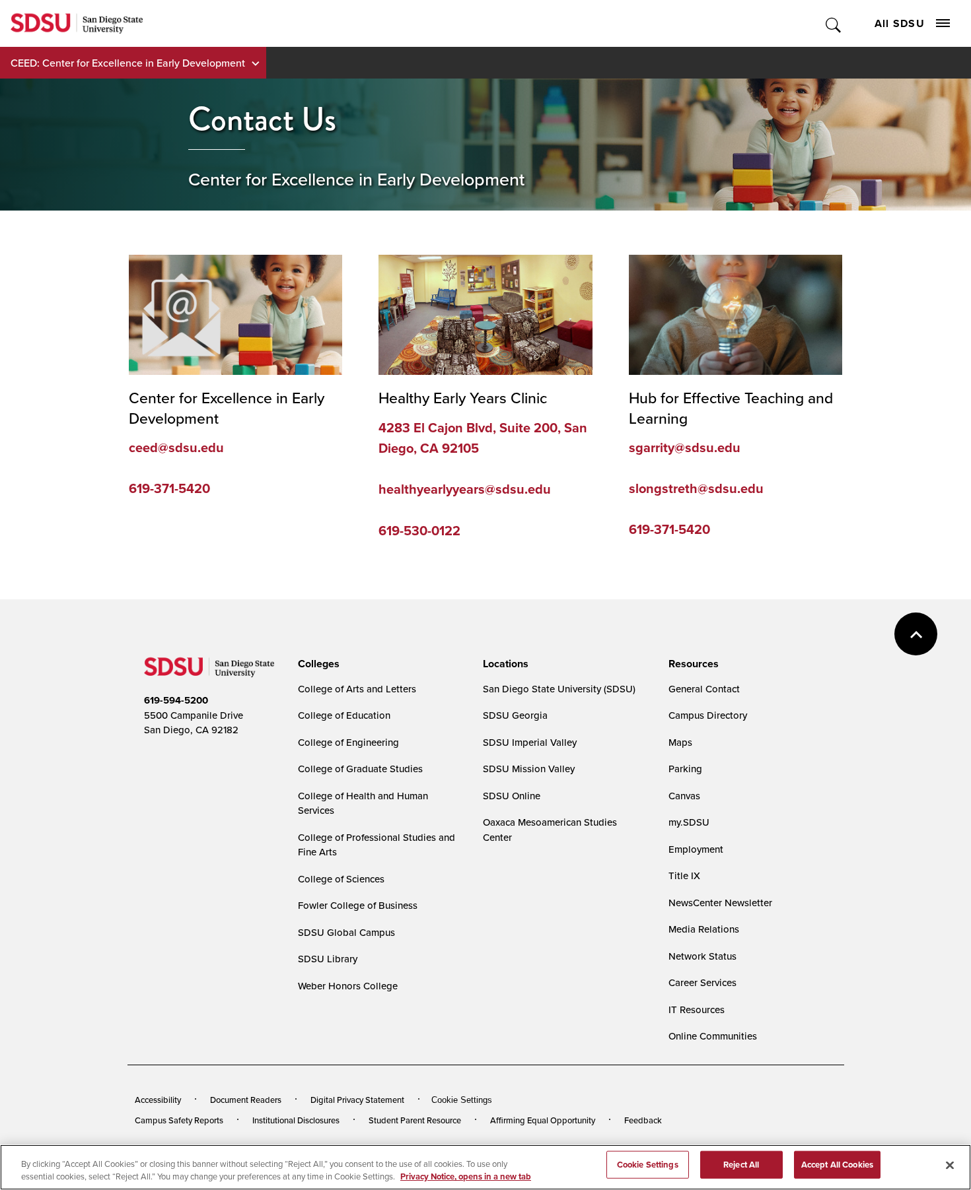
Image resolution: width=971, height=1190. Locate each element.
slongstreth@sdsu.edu (696, 488)
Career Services (702, 982)
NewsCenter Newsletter (720, 902)
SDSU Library (327, 959)
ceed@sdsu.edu (176, 447)
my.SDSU (688, 822)
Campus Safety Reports (179, 1120)
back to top (915, 633)
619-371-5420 (169, 488)
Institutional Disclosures (296, 1120)
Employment (695, 849)
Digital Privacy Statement (357, 1100)
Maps (680, 742)
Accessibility (158, 1100)
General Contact (704, 689)
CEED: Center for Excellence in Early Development (128, 62)
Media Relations (703, 929)
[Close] (949, 1165)
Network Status (702, 956)
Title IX (684, 875)
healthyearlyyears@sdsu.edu (464, 489)
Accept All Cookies (837, 1164)
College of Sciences (341, 879)
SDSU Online (511, 796)
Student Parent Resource (415, 1120)
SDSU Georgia (515, 715)
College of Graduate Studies (360, 769)
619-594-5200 (176, 700)
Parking (685, 769)
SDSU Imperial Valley (530, 742)
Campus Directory (707, 715)
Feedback (643, 1120)
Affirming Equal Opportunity (542, 1120)
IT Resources (696, 1009)
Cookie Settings (461, 1100)
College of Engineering (348, 742)
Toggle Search (833, 23)
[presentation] (317, 664)
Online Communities (712, 1036)
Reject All (741, 1164)
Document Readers (245, 1100)
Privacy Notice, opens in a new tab (465, 1176)
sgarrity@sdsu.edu (684, 447)
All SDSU (900, 23)
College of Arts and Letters (357, 689)
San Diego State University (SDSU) (559, 689)
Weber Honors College (348, 986)
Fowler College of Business (357, 905)
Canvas (684, 796)
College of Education (344, 715)
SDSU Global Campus (346, 932)
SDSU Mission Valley (529, 769)
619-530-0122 (419, 531)
